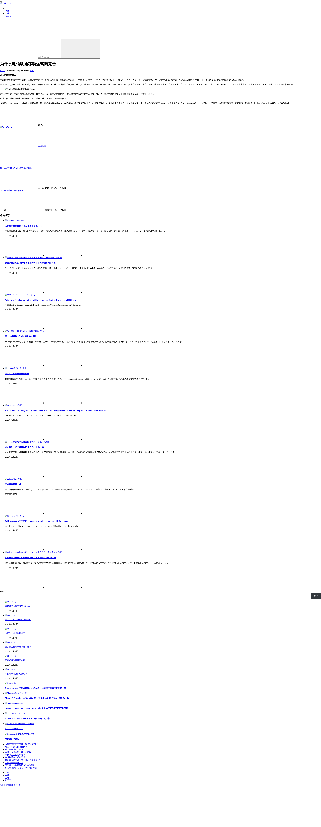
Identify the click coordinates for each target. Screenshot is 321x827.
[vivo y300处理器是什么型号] (14, 368)
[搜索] (80, 49)
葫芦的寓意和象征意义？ (16, 633)
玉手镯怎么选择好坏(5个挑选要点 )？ (21, 765)
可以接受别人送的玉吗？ (16, 757)
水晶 (7, 11)
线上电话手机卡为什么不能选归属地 (21, 336)
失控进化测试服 (12, 739)
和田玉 (8, 16)
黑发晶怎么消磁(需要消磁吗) (17, 606)
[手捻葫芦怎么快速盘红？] (10, 669)
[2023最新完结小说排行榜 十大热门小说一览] (25, 442)
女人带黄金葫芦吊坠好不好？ (18, 647)
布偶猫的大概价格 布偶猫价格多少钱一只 (23, 226)
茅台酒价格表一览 (13, 484)
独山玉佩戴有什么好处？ (16, 747)
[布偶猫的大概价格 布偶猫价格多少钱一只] (13, 220)
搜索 (2, 591)
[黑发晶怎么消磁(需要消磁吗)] (10, 602)
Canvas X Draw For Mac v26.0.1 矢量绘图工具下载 (27, 718)
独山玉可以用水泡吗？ (15, 749)
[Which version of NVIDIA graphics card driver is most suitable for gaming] (12, 516)
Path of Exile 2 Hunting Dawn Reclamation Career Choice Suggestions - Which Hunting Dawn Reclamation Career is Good (57, 410)
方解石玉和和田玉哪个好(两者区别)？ (21, 744)
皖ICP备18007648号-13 (10, 785)
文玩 (7, 13)
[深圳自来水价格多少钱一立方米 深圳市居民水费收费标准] (31, 552)
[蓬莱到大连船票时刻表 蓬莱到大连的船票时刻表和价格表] (31, 258)
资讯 (32, 71)
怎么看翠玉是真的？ (14, 763)
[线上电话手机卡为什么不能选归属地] (22, 331)
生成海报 (42, 146)
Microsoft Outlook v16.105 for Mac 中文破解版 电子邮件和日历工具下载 (36, 708)
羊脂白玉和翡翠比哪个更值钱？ (19, 752)
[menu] (1, 1)
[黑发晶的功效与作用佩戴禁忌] (10, 615)
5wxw (2, 71)
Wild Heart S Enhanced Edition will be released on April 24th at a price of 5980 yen (40, 300)
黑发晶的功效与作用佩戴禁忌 (18, 620)
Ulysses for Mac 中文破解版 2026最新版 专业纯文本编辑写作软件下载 (35, 688)
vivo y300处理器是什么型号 (17, 374)
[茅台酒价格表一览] (12, 479)
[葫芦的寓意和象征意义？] (10, 629)
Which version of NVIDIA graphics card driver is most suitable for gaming (36, 521)
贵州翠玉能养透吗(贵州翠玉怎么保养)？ (22, 760)
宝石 (7, 8)
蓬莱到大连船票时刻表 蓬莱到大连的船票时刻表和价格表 (30, 263)
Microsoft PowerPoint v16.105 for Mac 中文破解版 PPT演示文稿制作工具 (37, 698)
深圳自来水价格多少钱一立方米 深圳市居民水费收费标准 (30, 558)
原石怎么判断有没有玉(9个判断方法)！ (22, 768)
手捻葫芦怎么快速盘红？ (16, 674)
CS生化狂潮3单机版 (14, 729)
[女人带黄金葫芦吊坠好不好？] (10, 642)
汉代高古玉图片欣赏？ (15, 755)
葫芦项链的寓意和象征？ (16, 660)
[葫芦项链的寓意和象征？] (10, 656)
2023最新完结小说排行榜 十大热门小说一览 (24, 447)
